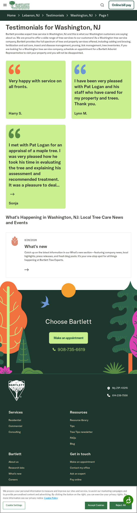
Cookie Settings (14, 505)
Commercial (15, 426)
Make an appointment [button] (82, 461)
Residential (15, 420)
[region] (68, 499)
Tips (72, 426)
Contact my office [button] (80, 467)
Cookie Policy (51, 498)
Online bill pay (121, 5)
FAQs (73, 437)
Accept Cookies (96, 505)
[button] (117, 388)
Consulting (15, 432)
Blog (72, 443)
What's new (15, 473)
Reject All (121, 505)
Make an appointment (68, 338)
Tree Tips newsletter (81, 432)
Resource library (79, 420)
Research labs (16, 467)
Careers (13, 479)
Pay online (76, 479)
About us (14, 461)
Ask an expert (77, 473)
